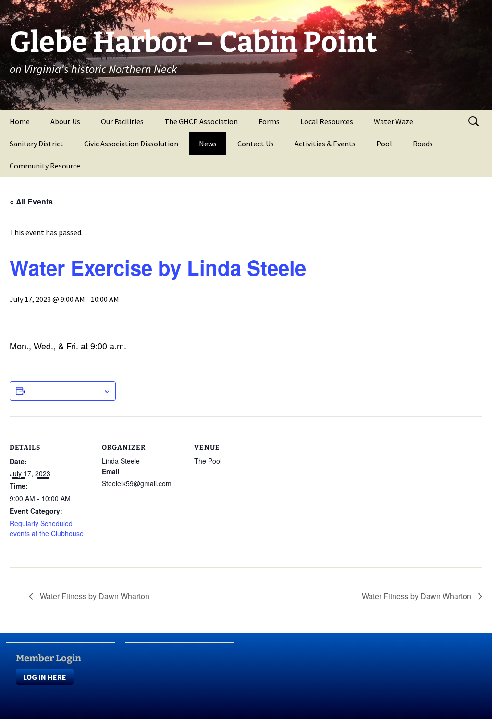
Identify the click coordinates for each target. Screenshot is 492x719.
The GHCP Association (201, 121)
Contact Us (255, 143)
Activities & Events (325, 143)
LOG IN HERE (44, 677)
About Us (65, 121)
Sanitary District (36, 143)
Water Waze (393, 121)
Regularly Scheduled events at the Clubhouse (47, 528)
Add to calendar (64, 390)
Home (20, 121)
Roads (423, 143)
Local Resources (326, 121)
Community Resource (45, 165)
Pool (384, 143)
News (208, 143)
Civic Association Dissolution (131, 143)
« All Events (31, 201)
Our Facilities (122, 121)
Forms (269, 121)
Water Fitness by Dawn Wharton (93, 595)
